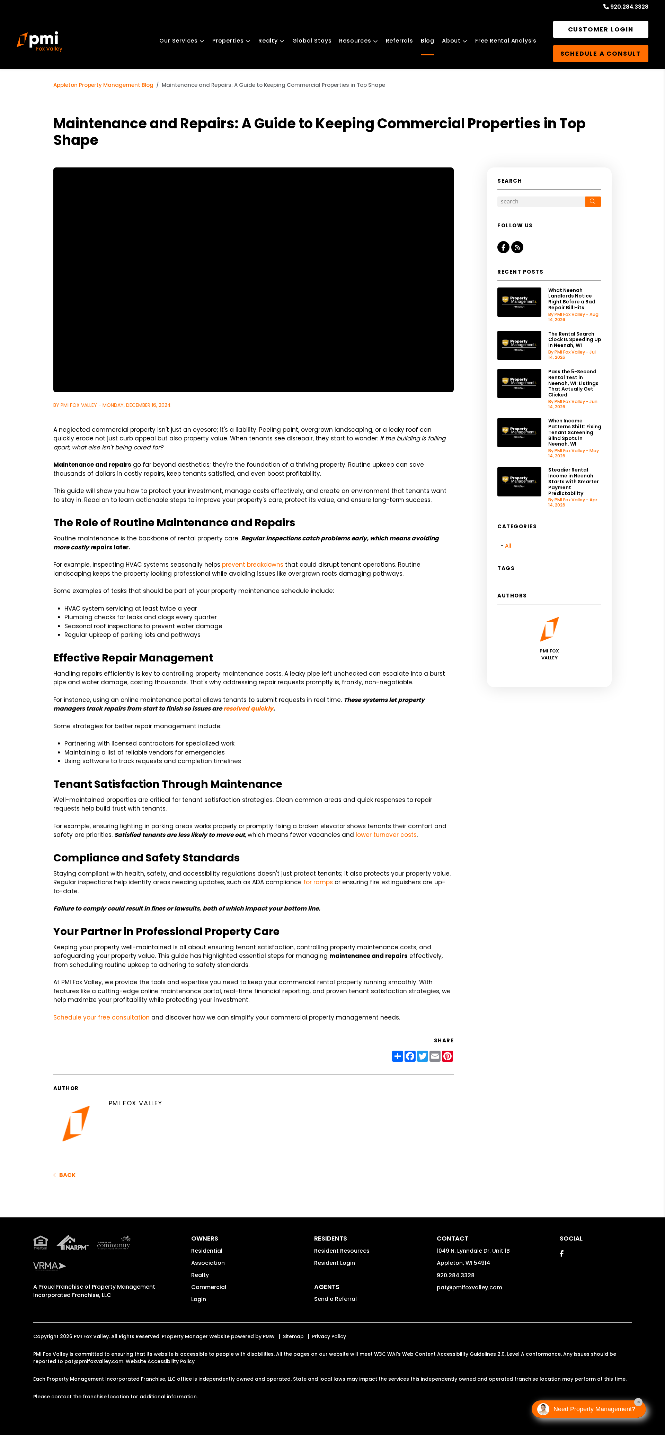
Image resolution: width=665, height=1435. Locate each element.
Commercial (208, 1287)
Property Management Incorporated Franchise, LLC (94, 1291)
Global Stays (312, 41)
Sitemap (293, 1336)
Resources (355, 41)
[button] (503, 247)
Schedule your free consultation (101, 1017)
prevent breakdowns (252, 564)
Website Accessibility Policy (160, 1361)
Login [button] (198, 1299)
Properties (228, 41)
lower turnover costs (386, 835)
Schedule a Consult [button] (600, 53)
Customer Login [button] (600, 29)
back (67, 1175)
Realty (268, 41)
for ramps (318, 882)
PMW (269, 1336)
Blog (427, 41)
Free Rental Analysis (506, 41)
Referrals (399, 41)
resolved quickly (248, 708)
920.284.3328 (629, 7)
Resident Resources (342, 1251)
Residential (206, 1251)
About (451, 41)
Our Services (178, 41)
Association (208, 1263)
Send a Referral (335, 1299)
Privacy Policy (329, 1336)
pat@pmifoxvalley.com (469, 1287)
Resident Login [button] (334, 1263)
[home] (39, 41)
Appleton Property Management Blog (103, 85)
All (508, 545)
